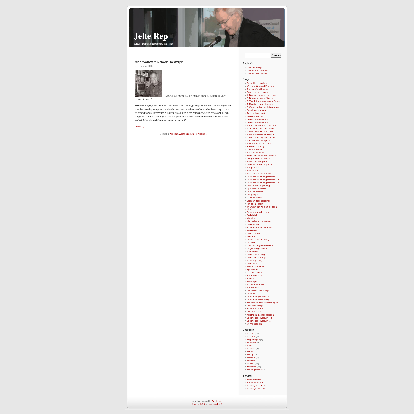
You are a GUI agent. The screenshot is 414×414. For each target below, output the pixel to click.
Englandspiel (253, 339)
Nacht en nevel (254, 275)
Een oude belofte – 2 (257, 119)
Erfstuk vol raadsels (256, 110)
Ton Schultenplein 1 (257, 284)
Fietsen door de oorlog (258, 239)
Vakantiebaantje (255, 306)
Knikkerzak (252, 230)
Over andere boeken (257, 73)
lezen (249, 345)
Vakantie (251, 236)
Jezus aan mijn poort (257, 161)
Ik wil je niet (252, 251)
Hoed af (251, 293)
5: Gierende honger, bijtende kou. (263, 107)
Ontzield (251, 242)
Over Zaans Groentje (257, 70)
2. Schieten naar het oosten (261, 128)
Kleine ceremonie (255, 266)
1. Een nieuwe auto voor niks (261, 125)
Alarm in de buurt (254, 309)
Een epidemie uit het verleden (262, 155)
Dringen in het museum (258, 158)
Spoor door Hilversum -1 (259, 321)
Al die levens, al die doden (259, 227)
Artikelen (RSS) (198, 403)
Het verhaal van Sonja (258, 290)
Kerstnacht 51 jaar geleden (260, 315)
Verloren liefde (254, 312)
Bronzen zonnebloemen (259, 201)
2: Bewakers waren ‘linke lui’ (260, 98)
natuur (250, 351)
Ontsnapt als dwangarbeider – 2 (263, 179)
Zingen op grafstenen (257, 248)
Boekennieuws (254, 379)
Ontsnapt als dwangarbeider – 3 (263, 182)
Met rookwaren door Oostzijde (159, 62)
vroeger (174, 133)
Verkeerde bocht (255, 116)
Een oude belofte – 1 (257, 122)
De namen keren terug (258, 299)
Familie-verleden (255, 382)
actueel (250, 333)
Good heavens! (254, 198)
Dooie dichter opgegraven (260, 164)
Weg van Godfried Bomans (260, 86)
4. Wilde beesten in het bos (260, 134)
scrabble (251, 360)
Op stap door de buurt (258, 212)
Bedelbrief (252, 215)
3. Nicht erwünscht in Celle (260, 131)
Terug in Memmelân (256, 113)
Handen (251, 278)
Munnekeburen (254, 324)
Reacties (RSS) (215, 403)
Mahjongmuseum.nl (256, 388)
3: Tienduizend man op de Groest (263, 101)
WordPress (216, 400)
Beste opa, (252, 281)
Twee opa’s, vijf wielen (258, 89)
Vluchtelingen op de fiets (259, 221)
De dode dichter (255, 192)
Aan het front (253, 287)
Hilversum (251, 342)
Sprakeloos (252, 269)
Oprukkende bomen (257, 188)
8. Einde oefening (256, 146)
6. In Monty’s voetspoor (258, 140)
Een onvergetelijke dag (258, 185)
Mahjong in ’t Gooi (256, 385)
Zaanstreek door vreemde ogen (262, 303)
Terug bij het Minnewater (259, 173)
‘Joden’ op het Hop (256, 257)
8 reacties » (201, 133)
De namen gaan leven (258, 296)
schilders (251, 357)
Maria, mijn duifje (255, 260)
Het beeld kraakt (255, 204)
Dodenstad (252, 263)
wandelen (251, 367)
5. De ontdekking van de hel (261, 137)
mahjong (251, 348)
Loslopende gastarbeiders (260, 245)
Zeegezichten (253, 167)
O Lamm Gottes (254, 272)
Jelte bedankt (253, 170)
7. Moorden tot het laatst (259, 143)
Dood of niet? (253, 233)
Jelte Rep (151, 35)
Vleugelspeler (253, 195)
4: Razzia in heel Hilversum (260, 104)
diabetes (251, 336)
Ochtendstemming (256, 254)
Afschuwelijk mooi (255, 152)
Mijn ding (251, 218)
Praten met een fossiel (258, 92)
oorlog (250, 354)
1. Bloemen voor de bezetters (261, 95)
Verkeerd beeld (254, 149)
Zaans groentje (186, 133)
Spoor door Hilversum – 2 (259, 318)
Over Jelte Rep (254, 67)
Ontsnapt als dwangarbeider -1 (262, 176)
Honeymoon (253, 224)
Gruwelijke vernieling (257, 83)
